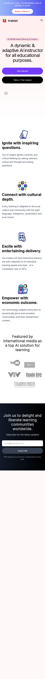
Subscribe (22, 450)
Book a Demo (21, 11)
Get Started (22, 71)
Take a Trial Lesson (22, 80)
